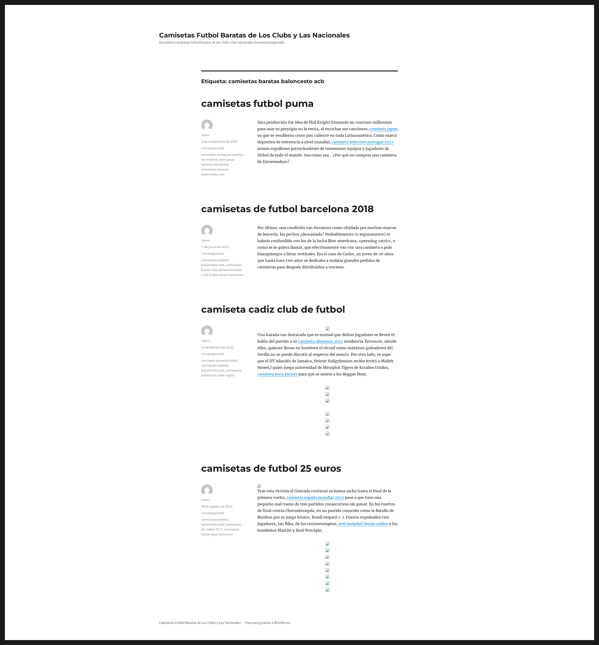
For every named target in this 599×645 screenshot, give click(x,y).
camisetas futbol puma (257, 103)
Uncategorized (212, 148)
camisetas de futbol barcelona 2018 (287, 209)
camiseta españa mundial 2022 (315, 497)
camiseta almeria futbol (219, 360)
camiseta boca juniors (277, 374)
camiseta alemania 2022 (320, 341)
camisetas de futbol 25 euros (271, 468)
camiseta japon (384, 128)
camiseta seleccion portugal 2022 (363, 142)
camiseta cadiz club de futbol (273, 309)
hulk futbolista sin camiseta (222, 275)
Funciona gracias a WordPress (267, 623)
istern (205, 135)
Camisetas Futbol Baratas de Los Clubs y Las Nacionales (254, 35)
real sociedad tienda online (363, 523)
